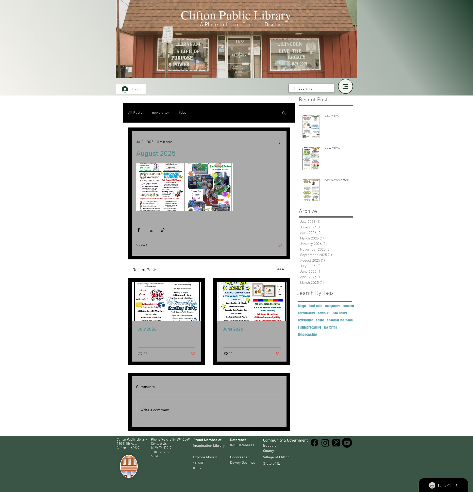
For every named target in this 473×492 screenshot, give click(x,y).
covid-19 (324, 313)
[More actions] (279, 142)
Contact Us (159, 444)
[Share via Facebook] (138, 230)
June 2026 (233, 329)
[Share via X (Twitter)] (150, 230)
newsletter (160, 113)
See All (281, 269)
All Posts (135, 113)
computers (332, 306)
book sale (315, 306)
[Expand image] (160, 187)
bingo (302, 306)
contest (348, 306)
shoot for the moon (340, 320)
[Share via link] (162, 230)
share (320, 320)
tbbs (182, 113)
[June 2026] (252, 301)
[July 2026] (166, 301)
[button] (284, 113)
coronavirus (306, 313)
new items (340, 313)
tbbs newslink (307, 334)
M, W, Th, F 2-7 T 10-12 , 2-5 (161, 450)
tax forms (330, 327)
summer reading (309, 327)
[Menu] (345, 86)
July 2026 (147, 329)
